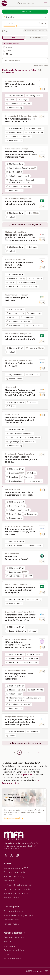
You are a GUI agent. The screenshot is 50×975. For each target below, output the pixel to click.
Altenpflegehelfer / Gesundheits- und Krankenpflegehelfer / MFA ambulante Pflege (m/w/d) (20, 617)
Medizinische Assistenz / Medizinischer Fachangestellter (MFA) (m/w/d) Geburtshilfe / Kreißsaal (21, 392)
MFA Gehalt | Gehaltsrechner (18, 885)
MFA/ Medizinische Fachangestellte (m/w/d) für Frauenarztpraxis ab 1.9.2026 (18, 645)
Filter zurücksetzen (40, 66)
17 (33, 752)
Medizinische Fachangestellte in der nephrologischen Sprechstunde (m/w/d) (20, 590)
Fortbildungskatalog (14, 876)
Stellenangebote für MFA (16, 868)
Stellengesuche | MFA (14, 872)
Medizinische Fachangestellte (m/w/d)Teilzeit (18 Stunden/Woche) (19, 265)
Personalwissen (11, 920)
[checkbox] (4, 47)
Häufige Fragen (11, 898)
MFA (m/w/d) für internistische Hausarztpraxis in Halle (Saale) (19, 493)
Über (14, 937)
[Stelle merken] (40, 89)
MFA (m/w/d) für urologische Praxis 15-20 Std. (20, 85)
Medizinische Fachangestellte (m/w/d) (16, 558)
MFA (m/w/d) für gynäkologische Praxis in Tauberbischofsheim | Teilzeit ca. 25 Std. (20, 420)
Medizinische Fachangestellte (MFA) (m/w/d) (19, 364)
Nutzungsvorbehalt (13, 959)
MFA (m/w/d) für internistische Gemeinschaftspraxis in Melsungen (19, 676)
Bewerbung (9, 881)
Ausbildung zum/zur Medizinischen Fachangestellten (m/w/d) (20, 202)
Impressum (9, 946)
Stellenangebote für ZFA (16, 893)
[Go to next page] (38, 752)
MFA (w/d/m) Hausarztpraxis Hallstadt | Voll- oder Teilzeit (20, 120)
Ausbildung (38, 38)
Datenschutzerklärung (15, 950)
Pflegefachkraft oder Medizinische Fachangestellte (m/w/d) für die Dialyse (20, 531)
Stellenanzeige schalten (15, 911)
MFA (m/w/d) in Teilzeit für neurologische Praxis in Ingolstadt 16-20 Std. (21, 459)
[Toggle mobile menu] (45, 3)
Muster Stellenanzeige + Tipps (18, 915)
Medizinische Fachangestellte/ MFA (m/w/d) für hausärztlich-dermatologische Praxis (21, 154)
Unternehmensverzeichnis (17, 889)
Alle (13, 38)
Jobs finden (26, 11)
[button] (25, 17)
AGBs (6, 954)
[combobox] (23, 60)
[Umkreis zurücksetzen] (45, 23)
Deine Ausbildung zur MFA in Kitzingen (17, 299)
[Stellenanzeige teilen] (43, 89)
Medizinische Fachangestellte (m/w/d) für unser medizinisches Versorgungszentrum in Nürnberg (21, 237)
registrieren (26, 775)
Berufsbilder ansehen (13, 818)
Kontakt (8, 942)
